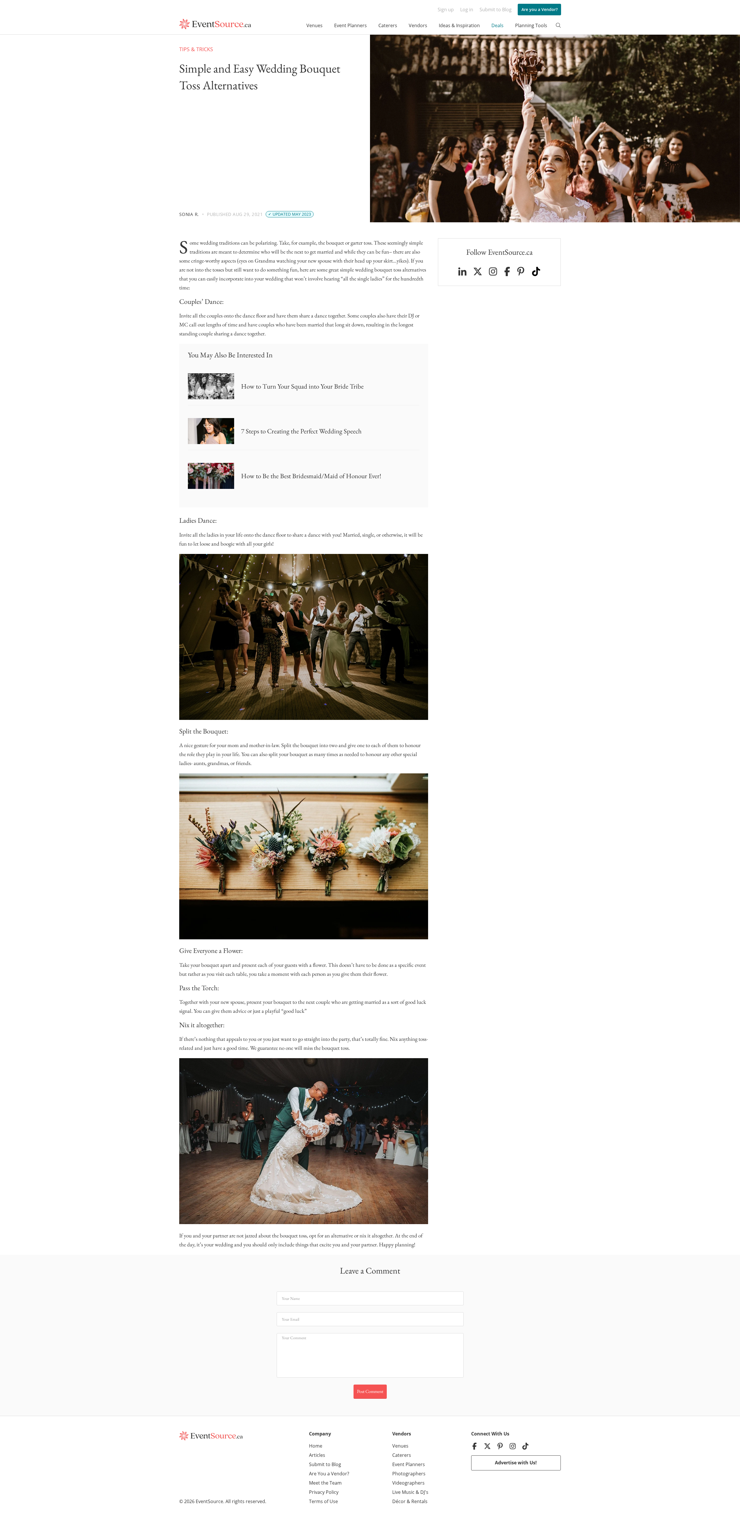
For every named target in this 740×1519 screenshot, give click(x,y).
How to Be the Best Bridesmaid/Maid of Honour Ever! (311, 476)
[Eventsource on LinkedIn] (462, 271)
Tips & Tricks (196, 49)
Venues (314, 25)
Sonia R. (189, 214)
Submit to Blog (496, 9)
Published (219, 214)
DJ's (424, 1492)
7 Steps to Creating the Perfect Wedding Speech (301, 431)
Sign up (446, 9)
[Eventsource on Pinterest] (520, 271)
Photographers (409, 1473)
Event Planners (350, 25)
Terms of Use (323, 1501)
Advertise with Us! (516, 1462)
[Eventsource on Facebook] (507, 271)
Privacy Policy (323, 1492)
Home (315, 1446)
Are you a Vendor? (539, 9)
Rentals (419, 1501)
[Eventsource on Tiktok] (536, 271)
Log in (466, 9)
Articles (317, 1455)
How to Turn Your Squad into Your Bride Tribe (302, 386)
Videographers (408, 1483)
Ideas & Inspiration (459, 25)
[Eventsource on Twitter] (477, 271)
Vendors (418, 25)
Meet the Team (325, 1483)
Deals (497, 25)
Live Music (403, 1492)
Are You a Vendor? (329, 1473)
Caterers (387, 25)
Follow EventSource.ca (499, 252)
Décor (399, 1501)
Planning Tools (531, 25)
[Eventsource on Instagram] (493, 271)
